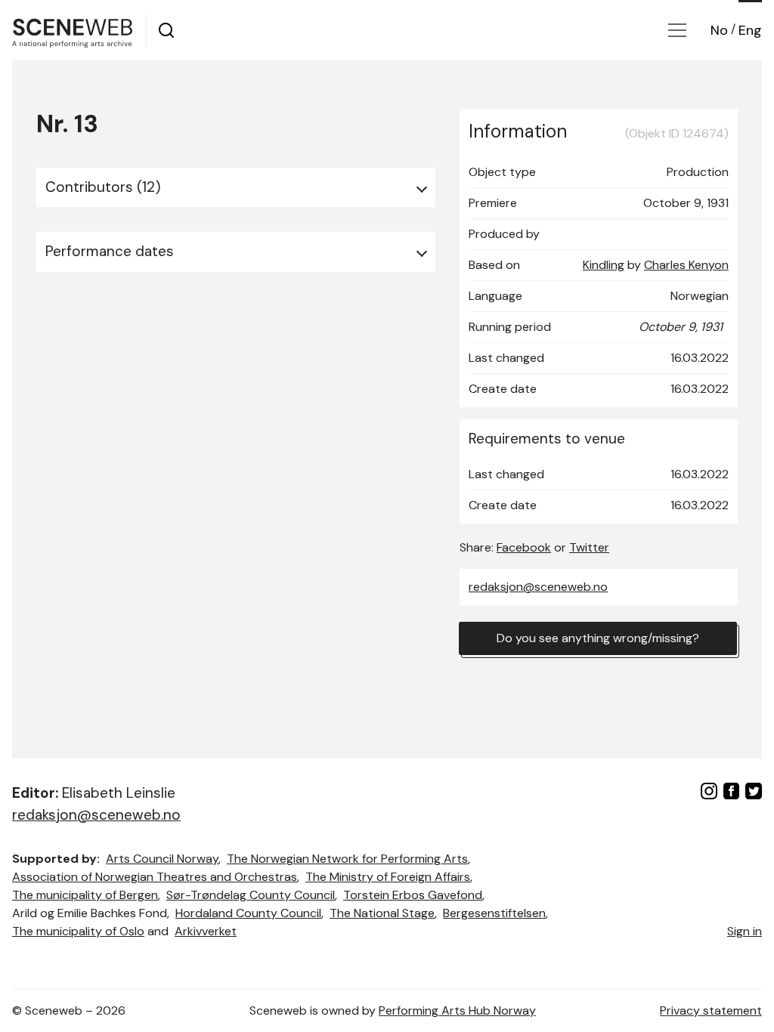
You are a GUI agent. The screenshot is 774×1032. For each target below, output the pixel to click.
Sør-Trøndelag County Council (250, 895)
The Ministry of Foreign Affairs (387, 877)
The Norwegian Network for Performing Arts (347, 859)
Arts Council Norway (162, 859)
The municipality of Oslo (78, 931)
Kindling (603, 265)
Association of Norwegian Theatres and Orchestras (154, 877)
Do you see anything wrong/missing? (598, 638)
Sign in (744, 931)
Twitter (589, 547)
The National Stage (382, 913)
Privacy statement (711, 1010)
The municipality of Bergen (85, 895)
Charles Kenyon (686, 265)
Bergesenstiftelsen (494, 913)
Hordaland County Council (248, 913)
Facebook (524, 547)
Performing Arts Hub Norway (457, 1010)
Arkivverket (206, 931)
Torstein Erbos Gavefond (412, 895)
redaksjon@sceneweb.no (538, 587)
